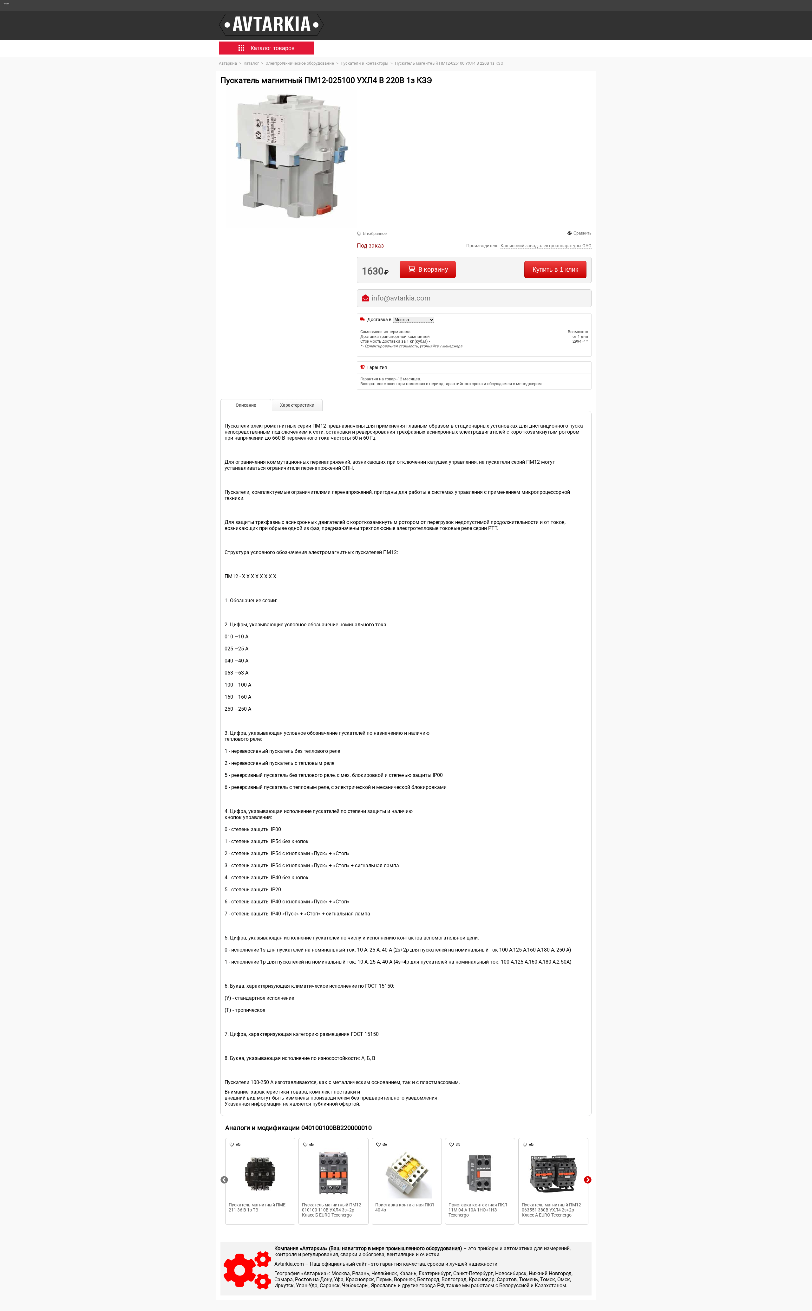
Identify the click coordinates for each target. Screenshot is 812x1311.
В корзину (433, 269)
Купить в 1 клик (555, 269)
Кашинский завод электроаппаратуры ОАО (546, 245)
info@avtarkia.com (401, 298)
